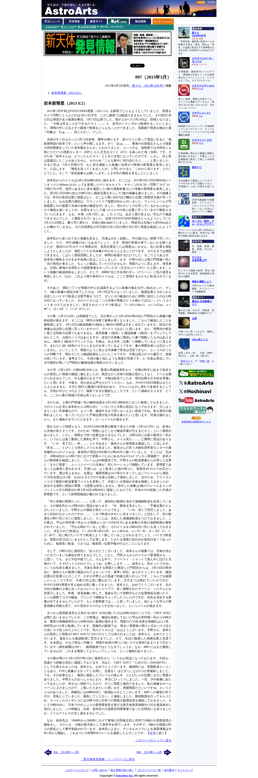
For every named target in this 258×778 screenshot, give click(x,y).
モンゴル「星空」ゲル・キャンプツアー (203, 222)
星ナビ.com (67, 26)
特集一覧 (204, 361)
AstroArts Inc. (125, 775)
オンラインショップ (163, 21)
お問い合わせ (99, 770)
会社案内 (169, 770)
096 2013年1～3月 (66, 752)
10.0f (201, 143)
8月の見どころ (200, 339)
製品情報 (141, 21)
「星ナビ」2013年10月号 (145, 85)
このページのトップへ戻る (153, 740)
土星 (194, 318)
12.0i (201, 89)
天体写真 (75, 21)
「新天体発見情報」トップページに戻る (107, 759)
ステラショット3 (201, 113)
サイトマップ (185, 770)
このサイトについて (77, 770)
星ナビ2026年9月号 (199, 34)
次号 (153, 733)
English (212, 2)
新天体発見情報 (87, 26)
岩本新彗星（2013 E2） (67, 92)
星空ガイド (97, 21)
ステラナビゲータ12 (203, 85)
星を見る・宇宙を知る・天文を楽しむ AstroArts (70, 8)
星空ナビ (197, 167)
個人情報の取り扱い (122, 770)
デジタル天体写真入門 (199, 259)
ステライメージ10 (202, 140)
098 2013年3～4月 (149, 752)
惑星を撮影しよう (202, 281)
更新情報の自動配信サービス (196, 421)
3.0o (201, 116)
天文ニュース (53, 21)
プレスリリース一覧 (149, 770)
